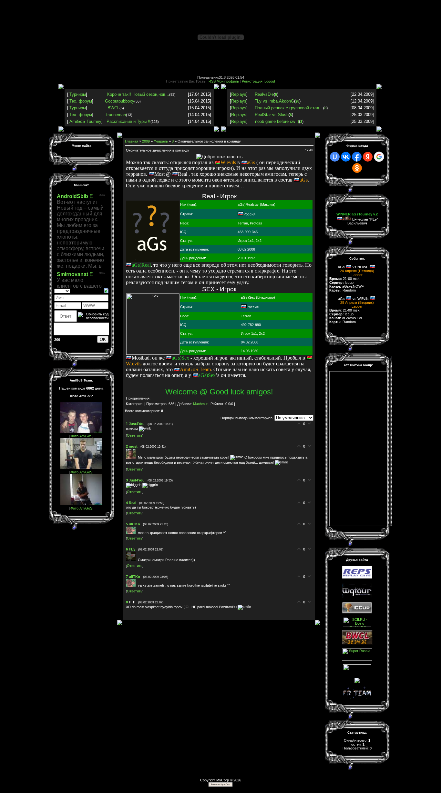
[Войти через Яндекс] (368, 157)
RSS (212, 81)
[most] (132, 457)
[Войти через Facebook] (357, 157)
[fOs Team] (357, 673)
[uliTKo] (132, 532)
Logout (269, 81)
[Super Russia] (357, 659)
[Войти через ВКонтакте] (346, 157)
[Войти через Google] (379, 157)
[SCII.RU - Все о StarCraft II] (357, 626)
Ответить (134, 435)
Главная (131, 141)
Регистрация (252, 81)
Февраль (161, 141)
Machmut (200, 404)
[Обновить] (106, 290)
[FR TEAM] (357, 698)
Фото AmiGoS (81, 436)
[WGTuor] (357, 597)
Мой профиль (228, 81)
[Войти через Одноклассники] (357, 168)
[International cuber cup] (357, 612)
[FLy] (132, 560)
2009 (146, 141)
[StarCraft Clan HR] (357, 682)
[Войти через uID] (335, 157)
